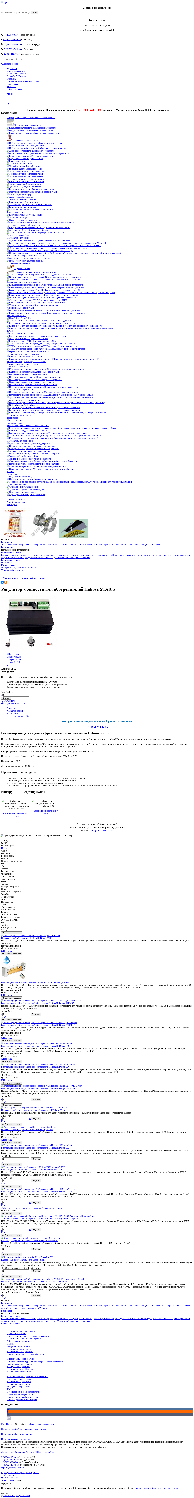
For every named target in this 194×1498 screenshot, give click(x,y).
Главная (13, 68)
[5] (13, 671)
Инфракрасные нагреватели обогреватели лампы (31, 117)
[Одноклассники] (5, 582)
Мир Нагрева (7, 1424)
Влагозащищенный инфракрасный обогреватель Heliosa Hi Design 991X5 (36, 1191)
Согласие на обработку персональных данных (23, 1429)
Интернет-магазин (16, 71)
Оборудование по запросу (19, 476)
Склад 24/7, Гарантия (17, 76)
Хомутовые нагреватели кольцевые (24, 282)
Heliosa (4, 848)
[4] (11, 671)
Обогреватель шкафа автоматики (23, 400)
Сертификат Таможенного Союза (16, 814)
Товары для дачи (15, 212)
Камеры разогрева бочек (19, 235)
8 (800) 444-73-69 (91, 110)
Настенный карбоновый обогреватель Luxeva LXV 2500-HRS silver (34, 1281)
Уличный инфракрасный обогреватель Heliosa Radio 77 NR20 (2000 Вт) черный (39, 1218)
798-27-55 (12, 35)
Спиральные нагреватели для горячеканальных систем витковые (38, 240)
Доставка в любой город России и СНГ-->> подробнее (27, 1452)
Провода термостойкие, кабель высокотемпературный (33, 453)
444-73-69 (12, 54)
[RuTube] (9, 1419)
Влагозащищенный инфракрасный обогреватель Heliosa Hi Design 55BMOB (38, 1025)
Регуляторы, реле (15, 423)
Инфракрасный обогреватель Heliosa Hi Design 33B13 (27, 1129)
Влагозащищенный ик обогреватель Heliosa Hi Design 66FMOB (32, 1170)
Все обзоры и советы (11, 552)
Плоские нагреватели (17, 366)
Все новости (7, 542)
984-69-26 (12, 44)
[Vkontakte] (8, 1409)
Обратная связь (14, 89)
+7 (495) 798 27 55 (97, 726)
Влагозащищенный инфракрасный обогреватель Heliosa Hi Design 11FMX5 (37, 1003)
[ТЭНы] (4, 2)
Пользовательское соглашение (15, 1439)
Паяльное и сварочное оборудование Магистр (29, 459)
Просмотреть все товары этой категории (24, 578)
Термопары (12, 418)
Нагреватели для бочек (18, 238)
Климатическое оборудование (21, 199)
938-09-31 (10, 1462)
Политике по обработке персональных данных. (157, 1488)
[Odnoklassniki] (7, 1411)
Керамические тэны (16, 315)
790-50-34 (12, 39)
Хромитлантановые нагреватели (22, 364)
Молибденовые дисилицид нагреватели (26, 361)
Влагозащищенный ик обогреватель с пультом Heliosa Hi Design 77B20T (36, 982)
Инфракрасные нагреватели (40, 1424)
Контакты (11, 86)
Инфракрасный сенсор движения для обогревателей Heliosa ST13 (33, 1110)
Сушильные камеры (16, 484)
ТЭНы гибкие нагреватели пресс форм (26, 255)
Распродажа (12, 84)
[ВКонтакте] (2, 582)
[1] (3, 671)
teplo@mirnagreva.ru (13, 59)
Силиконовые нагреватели (20, 389)
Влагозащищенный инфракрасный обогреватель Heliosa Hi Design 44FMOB (38, 1088)
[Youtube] (8, 1414)
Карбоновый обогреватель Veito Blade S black (23, 1260)
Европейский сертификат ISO (46, 812)
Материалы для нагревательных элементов (28, 425)
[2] (5, 671)
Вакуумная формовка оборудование (24, 225)
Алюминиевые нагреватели (20, 308)
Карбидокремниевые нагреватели (23, 354)
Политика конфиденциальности (16, 1434)
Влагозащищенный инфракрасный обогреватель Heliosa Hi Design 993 (35, 1148)
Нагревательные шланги (19, 415)
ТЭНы (10, 331)
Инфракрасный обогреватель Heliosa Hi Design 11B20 (27, 938)
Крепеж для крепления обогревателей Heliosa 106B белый (29, 1240)
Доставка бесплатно (16, 73)
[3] (8, 671)
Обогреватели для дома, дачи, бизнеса (25, 146)
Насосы (10, 471)
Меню (10, 94)
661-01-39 (10, 1460)
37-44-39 (12, 49)
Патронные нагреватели (18, 263)
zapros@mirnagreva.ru (12, 1467)
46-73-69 (10, 1465)
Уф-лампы (12, 474)
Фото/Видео (13, 79)
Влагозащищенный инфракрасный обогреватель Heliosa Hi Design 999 (35, 1046)
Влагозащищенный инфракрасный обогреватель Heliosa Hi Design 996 (35, 1067)
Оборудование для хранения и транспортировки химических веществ (41, 323)
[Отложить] (3, 1017)
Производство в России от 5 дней (23, 81)
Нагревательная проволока (20, 441)
